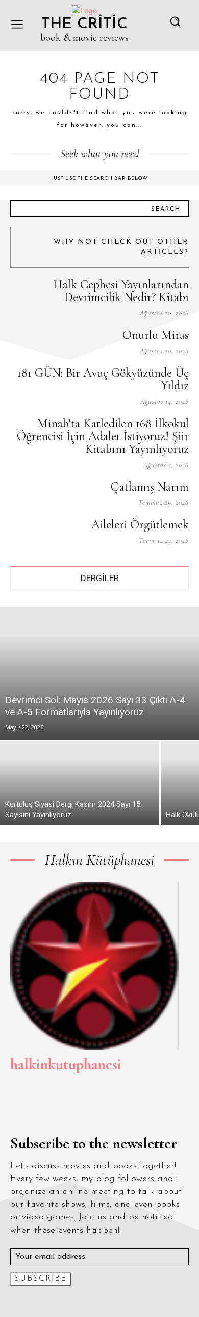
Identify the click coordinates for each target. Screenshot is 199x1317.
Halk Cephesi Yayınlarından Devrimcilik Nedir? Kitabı (121, 291)
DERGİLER (100, 578)
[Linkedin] (61, 1109)
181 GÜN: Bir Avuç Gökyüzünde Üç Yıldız (103, 379)
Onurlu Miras (155, 335)
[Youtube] (108, 1109)
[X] (85, 1109)
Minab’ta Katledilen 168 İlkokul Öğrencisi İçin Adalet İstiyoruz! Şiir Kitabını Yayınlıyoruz (103, 436)
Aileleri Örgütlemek (140, 524)
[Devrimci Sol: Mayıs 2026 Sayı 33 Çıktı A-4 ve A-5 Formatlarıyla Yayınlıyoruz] (99, 673)
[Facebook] (14, 1109)
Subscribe (40, 1279)
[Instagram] (38, 1109)
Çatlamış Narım (150, 486)
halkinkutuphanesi (65, 1064)
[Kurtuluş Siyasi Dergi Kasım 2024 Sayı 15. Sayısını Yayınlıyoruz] (79, 783)
